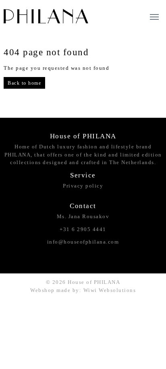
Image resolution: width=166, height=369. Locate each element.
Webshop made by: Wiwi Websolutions (83, 290)
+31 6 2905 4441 (83, 229)
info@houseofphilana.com (83, 242)
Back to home (24, 83)
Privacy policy (83, 186)
